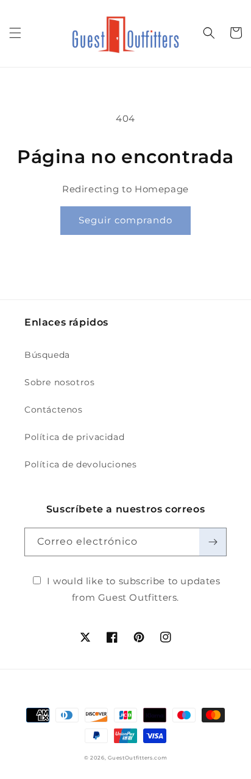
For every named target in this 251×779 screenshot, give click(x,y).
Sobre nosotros (59, 382)
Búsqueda (47, 354)
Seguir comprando (125, 220)
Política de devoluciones (80, 464)
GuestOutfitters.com (137, 758)
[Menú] (15, 32)
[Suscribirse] (212, 542)
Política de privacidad (74, 436)
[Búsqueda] (209, 32)
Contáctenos (53, 409)
